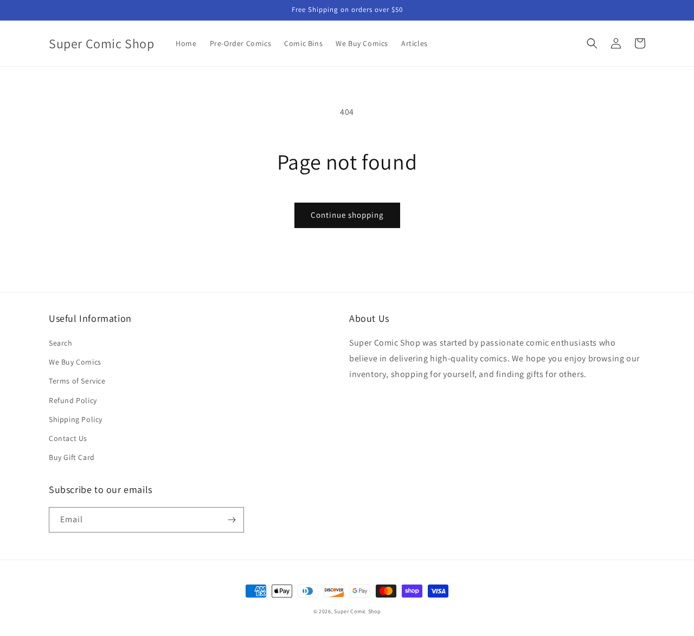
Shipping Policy (75, 419)
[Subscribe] (231, 520)
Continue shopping (347, 215)
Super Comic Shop (357, 611)
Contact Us (68, 438)
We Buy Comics (75, 362)
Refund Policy (73, 400)
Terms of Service (77, 381)
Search (61, 343)
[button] (592, 43)
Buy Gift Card (72, 457)
